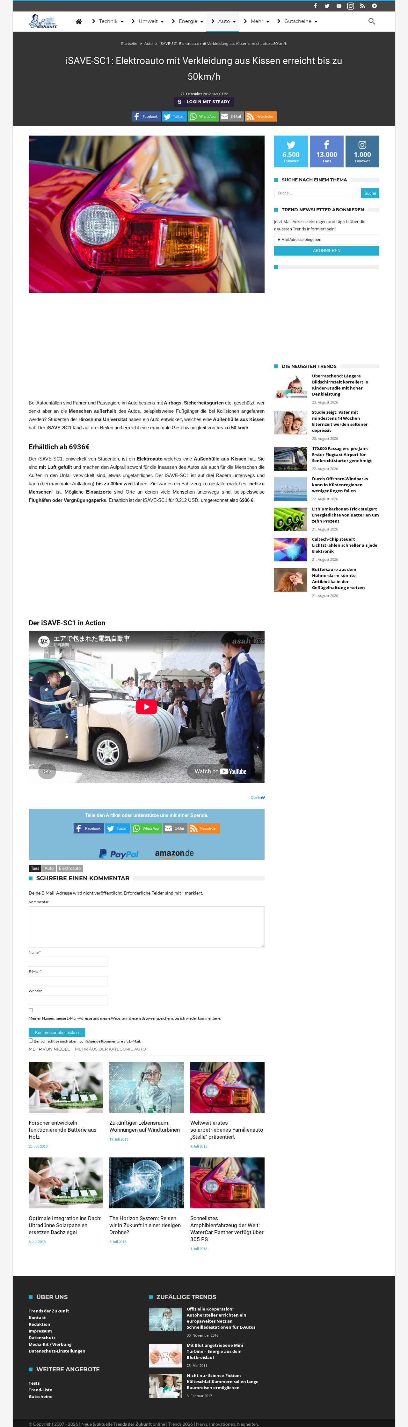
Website (35, 990)
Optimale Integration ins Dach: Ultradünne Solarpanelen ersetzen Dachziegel (65, 1225)
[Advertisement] (147, 345)
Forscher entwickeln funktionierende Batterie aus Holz (63, 1130)
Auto (49, 868)
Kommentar (39, 901)
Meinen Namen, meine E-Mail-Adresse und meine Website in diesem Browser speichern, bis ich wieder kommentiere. (125, 1018)
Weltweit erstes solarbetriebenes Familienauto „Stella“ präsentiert (226, 1130)
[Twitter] (327, 6)
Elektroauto (70, 868)
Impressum (40, 1331)
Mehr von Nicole (49, 1048)
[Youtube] (339, 6)
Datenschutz (42, 1337)
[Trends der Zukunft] (43, 21)
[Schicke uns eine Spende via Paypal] (119, 852)
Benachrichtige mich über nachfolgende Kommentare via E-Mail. (87, 1041)
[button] (146, 116)
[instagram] (351, 6)
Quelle (256, 797)
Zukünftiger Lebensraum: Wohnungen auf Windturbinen (144, 1126)
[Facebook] (315, 6)
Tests (34, 1383)
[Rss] (362, 6)
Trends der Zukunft (49, 1311)
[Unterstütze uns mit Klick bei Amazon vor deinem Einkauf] (174, 852)
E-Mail (35, 971)
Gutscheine (41, 1396)
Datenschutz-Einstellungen (57, 1351)
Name (35, 952)
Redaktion (39, 1324)
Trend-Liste (40, 1390)
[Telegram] (374, 6)
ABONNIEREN (326, 250)
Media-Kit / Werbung (50, 1344)
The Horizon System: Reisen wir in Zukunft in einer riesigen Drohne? (145, 1225)
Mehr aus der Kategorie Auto (110, 1048)
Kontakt (37, 1317)
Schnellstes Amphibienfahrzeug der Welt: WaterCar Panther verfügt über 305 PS (227, 1228)
